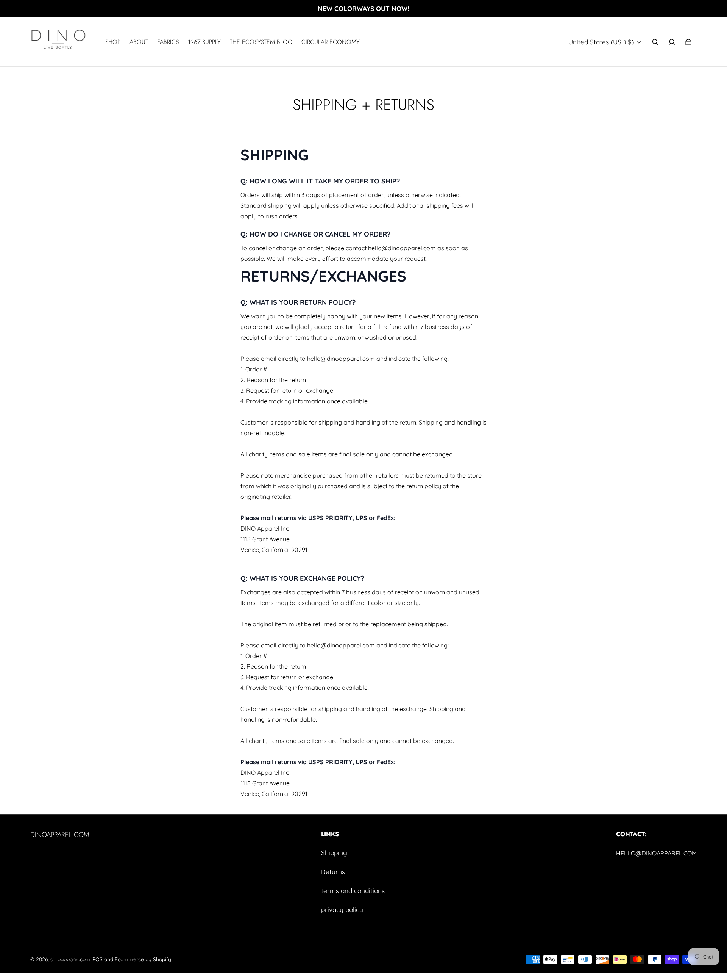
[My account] (671, 42)
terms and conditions (353, 891)
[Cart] (688, 42)
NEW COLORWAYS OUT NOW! (363, 9)
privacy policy (342, 909)
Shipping (334, 853)
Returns (333, 872)
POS (97, 959)
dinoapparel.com (70, 959)
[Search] (655, 42)
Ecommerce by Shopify (143, 959)
